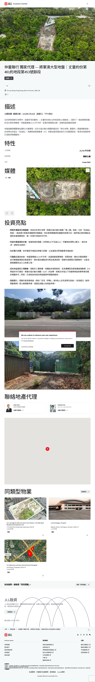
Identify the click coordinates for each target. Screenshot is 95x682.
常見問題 (7, 644)
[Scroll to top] (89, 630)
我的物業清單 (8, 650)
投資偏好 (7, 652)
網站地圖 (7, 655)
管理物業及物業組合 (48, 650)
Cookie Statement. (28, 341)
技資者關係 (84, 652)
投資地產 (45, 647)
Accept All (67, 346)
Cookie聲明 (61, 672)
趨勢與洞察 (46, 660)
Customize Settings (27, 346)
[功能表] (87, 3)
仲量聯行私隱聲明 (42, 672)
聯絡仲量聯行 (85, 647)
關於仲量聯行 (85, 644)
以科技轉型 (46, 655)
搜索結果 (12, 629)
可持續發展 (84, 650)
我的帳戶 (7, 647)
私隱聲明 (32, 672)
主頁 (5, 629)
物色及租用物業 (47, 644)
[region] (47, 341)
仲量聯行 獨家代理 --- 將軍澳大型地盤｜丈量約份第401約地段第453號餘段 (39, 629)
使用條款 (53, 672)
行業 (44, 657)
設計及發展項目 (47, 652)
